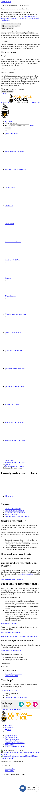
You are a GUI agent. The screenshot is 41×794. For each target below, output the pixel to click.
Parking (7, 464)
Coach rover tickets (11, 676)
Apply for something (12, 739)
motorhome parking (26, 574)
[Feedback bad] (35, 704)
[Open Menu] (6, 130)
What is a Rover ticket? (12, 509)
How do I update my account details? (17, 516)
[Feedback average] (28, 704)
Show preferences (7, 28)
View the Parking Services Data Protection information (19, 636)
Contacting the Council (12, 741)
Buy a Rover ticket (11, 514)
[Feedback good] (21, 704)
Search (7, 125)
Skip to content (6, 2)
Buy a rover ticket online (9, 623)
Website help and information (14, 743)
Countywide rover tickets (13, 674)
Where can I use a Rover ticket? (15, 512)
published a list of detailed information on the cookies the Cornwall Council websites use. (20, 18)
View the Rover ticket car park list (12, 579)
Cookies (3, 93)
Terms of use (9, 745)
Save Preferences (7, 91)
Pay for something (11, 737)
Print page (10, 496)
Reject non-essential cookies (10, 26)
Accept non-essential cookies (11, 24)
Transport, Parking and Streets (15, 462)
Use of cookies (10, 769)
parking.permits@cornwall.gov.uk (16, 697)
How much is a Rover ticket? (14, 511)
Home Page (9, 460)
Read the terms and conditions (11, 632)
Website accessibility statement (15, 746)
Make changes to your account (11, 650)
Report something (11, 735)
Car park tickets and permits (14, 466)
